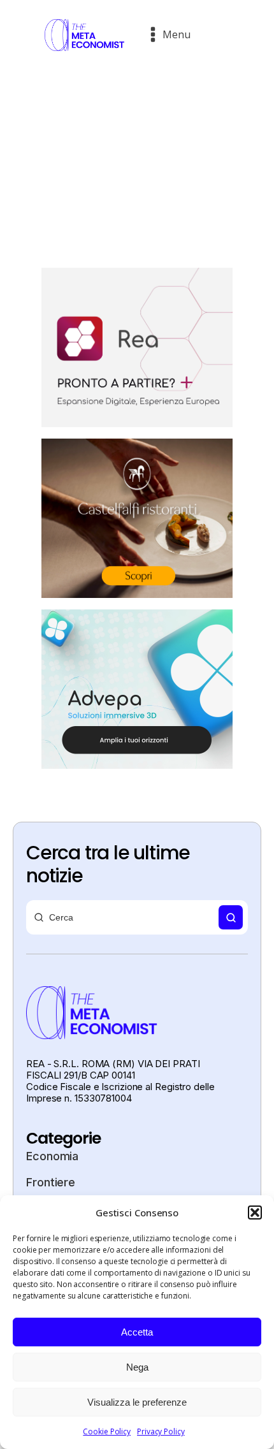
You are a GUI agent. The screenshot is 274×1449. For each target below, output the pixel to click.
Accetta (137, 1332)
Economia (52, 1156)
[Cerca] (231, 917)
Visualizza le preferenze (137, 1402)
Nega (137, 1367)
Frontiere (50, 1182)
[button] (255, 1212)
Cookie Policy (107, 1431)
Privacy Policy (161, 1431)
